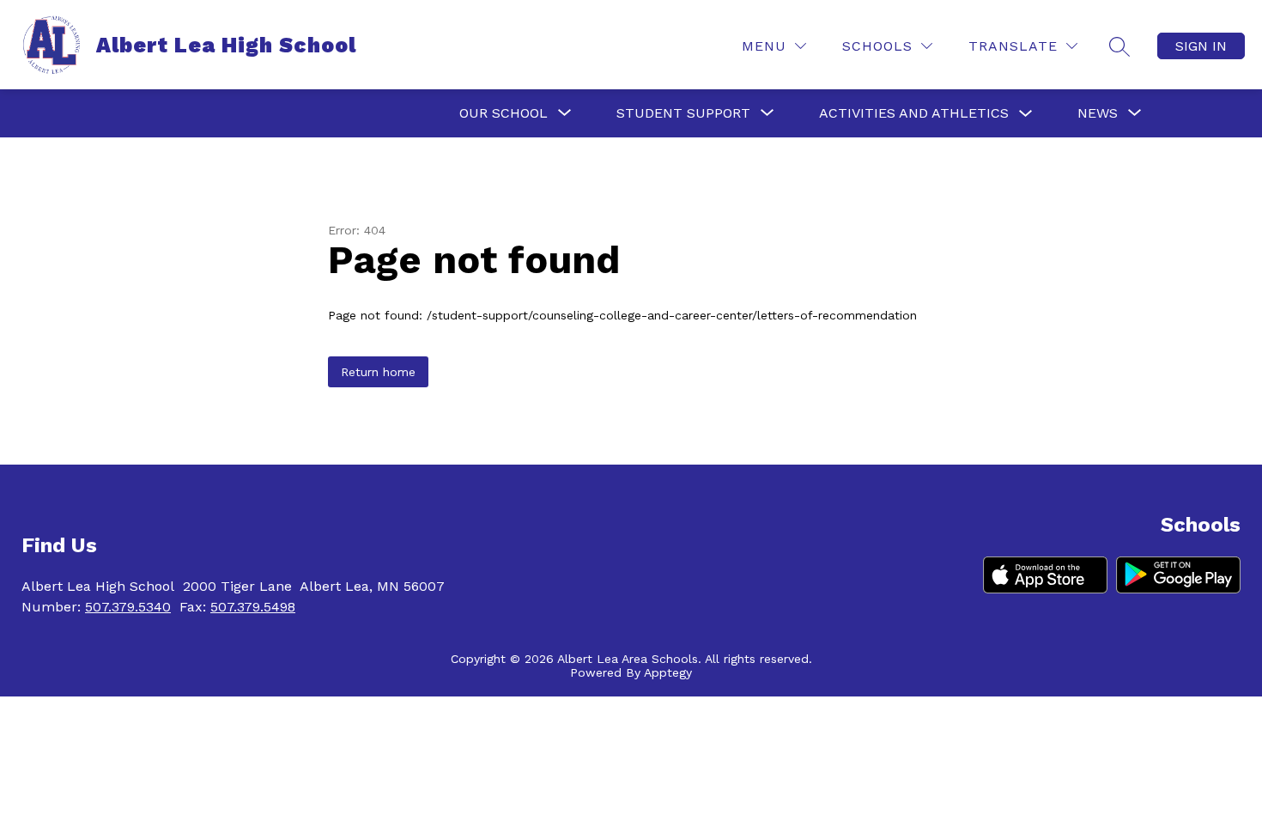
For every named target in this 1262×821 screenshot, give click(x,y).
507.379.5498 (252, 607)
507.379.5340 (128, 607)
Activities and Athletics (914, 113)
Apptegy (668, 672)
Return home (378, 372)
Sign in (1201, 46)
